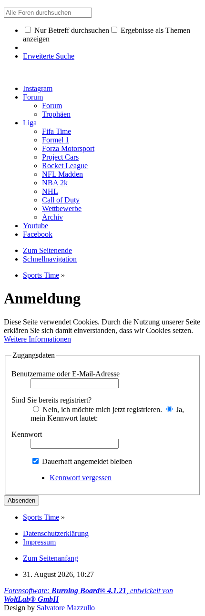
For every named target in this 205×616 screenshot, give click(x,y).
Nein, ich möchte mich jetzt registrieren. (101, 409)
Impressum (39, 542)
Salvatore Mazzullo (66, 608)
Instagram (37, 88)
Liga (30, 123)
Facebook (37, 234)
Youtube (35, 226)
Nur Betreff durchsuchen (70, 30)
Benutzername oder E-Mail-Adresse (65, 374)
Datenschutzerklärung (56, 533)
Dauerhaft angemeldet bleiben (86, 461)
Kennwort (26, 434)
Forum (33, 97)
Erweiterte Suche (48, 56)
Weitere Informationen (37, 339)
